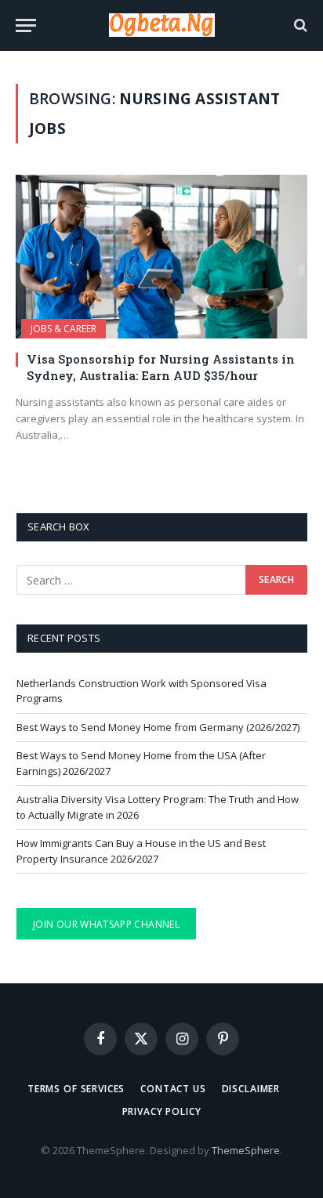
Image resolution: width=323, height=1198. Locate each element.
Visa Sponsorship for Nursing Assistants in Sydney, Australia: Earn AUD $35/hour (161, 366)
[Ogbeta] (162, 25)
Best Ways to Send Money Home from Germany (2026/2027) (157, 727)
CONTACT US (172, 1088)
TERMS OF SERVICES (76, 1088)
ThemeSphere (246, 1150)
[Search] (299, 25)
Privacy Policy (161, 1111)
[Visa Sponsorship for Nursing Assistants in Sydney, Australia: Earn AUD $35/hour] (161, 256)
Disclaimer (251, 1088)
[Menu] (26, 25)
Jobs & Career (63, 328)
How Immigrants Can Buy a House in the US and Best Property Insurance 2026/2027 (141, 851)
